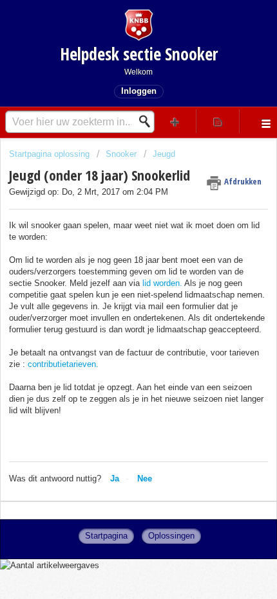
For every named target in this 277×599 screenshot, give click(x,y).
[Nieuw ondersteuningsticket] (174, 121)
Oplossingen (171, 536)
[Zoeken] (148, 121)
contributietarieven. (63, 364)
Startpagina (106, 536)
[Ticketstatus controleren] (218, 121)
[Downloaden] (114, 289)
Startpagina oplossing (50, 154)
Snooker (121, 154)
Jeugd (164, 154)
